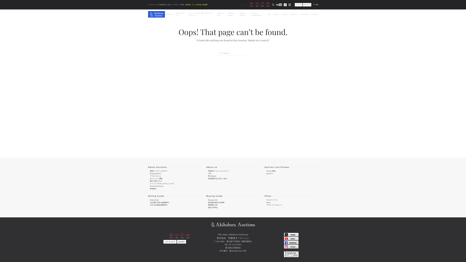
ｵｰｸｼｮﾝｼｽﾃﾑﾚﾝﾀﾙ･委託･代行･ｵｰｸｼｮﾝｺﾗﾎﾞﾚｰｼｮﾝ (200, 14)
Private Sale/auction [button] (256, 14)
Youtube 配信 (270, 171)
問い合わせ (212, 176)
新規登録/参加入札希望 (216, 202)
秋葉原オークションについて (218, 171)
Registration (307, 4)
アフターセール (155, 176)
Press (276, 14)
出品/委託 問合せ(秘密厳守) (159, 202)
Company (304, 14)
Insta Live (269, 173)
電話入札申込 (213, 207)
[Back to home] (157, 14)
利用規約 (153, 189)
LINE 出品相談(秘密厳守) (158, 205)
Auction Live (220, 14)
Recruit (294, 14)
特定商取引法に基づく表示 (217, 179)
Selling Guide (231, 14)
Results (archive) (155, 173)
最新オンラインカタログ (158, 171)
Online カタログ (180, 14)
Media (284, 14)
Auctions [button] (169, 14)
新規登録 (181, 242)
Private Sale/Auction (156, 186)
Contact (315, 14)
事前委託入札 (213, 205)
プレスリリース (271, 200)
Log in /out (298, 4)
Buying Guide (242, 14)
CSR (269, 14)
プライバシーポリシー (274, 205)
